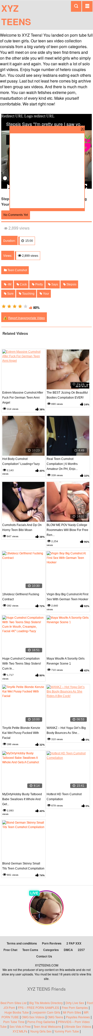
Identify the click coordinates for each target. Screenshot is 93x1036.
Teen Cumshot (17, 270)
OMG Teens (55, 1017)
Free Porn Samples (75, 1007)
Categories (51, 950)
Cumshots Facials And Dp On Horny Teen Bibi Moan (22, 527)
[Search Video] (76, 6)
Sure (10, 293)
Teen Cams (30, 950)
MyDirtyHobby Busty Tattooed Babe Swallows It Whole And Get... (22, 799)
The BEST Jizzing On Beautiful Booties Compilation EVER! (67, 395)
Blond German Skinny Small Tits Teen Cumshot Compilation (23, 866)
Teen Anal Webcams (47, 1026)
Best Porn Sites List (13, 1003)
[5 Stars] (25, 306)
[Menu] (87, 6)
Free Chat (10, 950)
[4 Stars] (20, 306)
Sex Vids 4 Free (20, 1026)
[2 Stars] (9, 306)
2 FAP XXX (73, 943)
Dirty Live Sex (74, 1003)
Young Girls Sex (41, 1031)
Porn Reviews (52, 943)
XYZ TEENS (16, 14)
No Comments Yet (15, 215)
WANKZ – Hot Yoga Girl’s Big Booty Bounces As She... (66, 730)
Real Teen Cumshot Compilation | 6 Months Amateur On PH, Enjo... (62, 464)
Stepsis (71, 284)
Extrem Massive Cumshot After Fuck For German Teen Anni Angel (22, 397)
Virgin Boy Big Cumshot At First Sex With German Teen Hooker (67, 597)
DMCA (68, 950)
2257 (81, 950)
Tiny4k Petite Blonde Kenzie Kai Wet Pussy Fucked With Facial (21, 733)
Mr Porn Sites (72, 1012)
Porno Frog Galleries (41, 1022)
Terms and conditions (22, 943)
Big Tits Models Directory (46, 1003)
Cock (23, 284)
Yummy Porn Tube (66, 1031)
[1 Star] (3, 306)
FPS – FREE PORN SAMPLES (38, 1007)
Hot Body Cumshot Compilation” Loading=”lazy (21, 461)
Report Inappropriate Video (26, 318)
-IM (8, 284)
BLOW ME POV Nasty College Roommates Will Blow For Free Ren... (67, 530)
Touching (27, 293)
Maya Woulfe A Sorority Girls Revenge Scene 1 (66, 661)
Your (45, 293)
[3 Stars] (14, 306)
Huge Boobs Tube (16, 1012)
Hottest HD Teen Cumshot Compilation (64, 796)
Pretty (38, 284)
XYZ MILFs (20, 1031)
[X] (82, 128)
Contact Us (44, 956)
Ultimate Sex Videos (77, 1026)
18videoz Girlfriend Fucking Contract (20, 597)
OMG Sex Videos (33, 1017)
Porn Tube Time (14, 1022)
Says (54, 284)
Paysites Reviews (78, 1017)
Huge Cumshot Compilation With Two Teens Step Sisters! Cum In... (21, 663)
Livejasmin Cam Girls (45, 1012)
